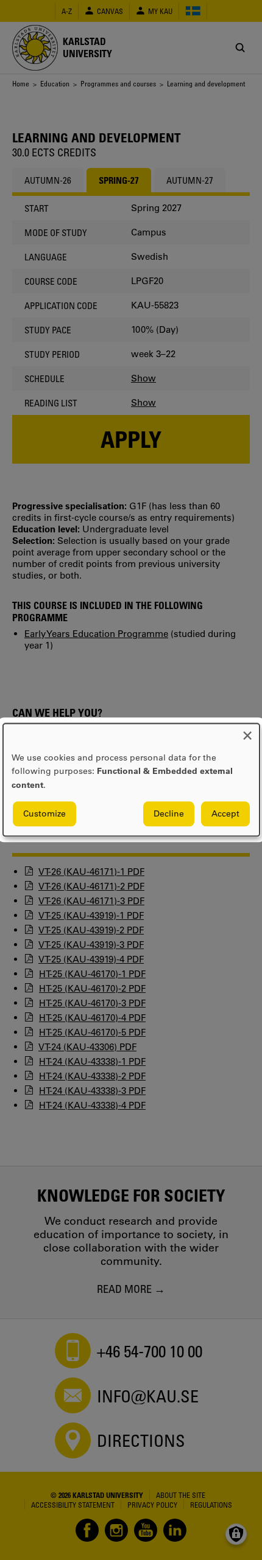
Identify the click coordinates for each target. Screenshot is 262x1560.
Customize (44, 814)
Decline (169, 814)
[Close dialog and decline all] (247, 731)
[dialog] (131, 779)
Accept (225, 814)
